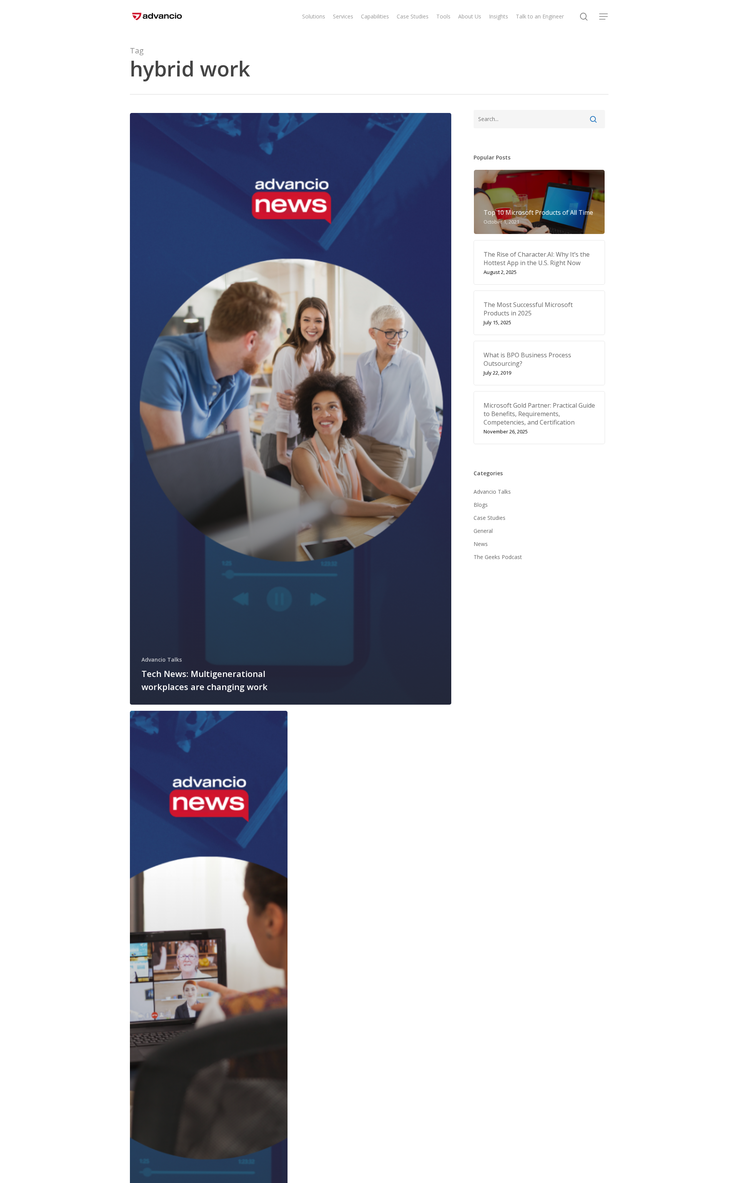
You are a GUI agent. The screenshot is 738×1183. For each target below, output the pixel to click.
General (483, 530)
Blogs (481, 504)
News (481, 544)
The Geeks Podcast (498, 557)
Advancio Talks (161, 659)
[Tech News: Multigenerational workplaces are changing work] (291, 409)
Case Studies (489, 517)
